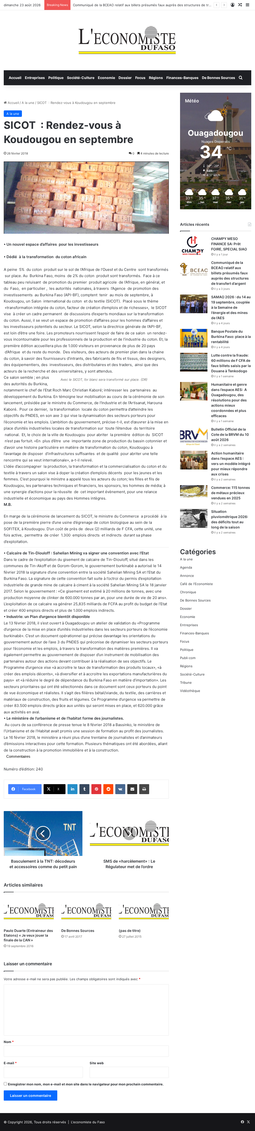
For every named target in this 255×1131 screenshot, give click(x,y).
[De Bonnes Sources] (86, 911)
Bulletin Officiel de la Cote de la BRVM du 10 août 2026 (230, 434)
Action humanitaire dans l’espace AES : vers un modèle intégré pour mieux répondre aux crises (230, 463)
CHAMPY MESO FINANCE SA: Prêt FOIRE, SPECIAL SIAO (229, 243)
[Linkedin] (72, 789)
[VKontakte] (120, 789)
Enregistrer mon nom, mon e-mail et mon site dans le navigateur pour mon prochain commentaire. (86, 1084)
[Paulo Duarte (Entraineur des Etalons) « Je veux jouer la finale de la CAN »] (29, 911)
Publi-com (187, 658)
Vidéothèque (190, 691)
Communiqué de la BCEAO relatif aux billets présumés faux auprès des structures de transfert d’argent (153, 5)
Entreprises (35, 77)
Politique (56, 77)
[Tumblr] (84, 789)
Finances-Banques (182, 77)
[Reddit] (108, 789)
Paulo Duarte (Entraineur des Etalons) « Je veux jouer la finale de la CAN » (28, 935)
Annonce (187, 576)
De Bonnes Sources (218, 77)
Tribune (186, 682)
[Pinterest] (96, 789)
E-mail (10, 1063)
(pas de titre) (130, 930)
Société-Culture (80, 77)
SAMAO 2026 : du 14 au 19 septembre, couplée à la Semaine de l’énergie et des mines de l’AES (231, 307)
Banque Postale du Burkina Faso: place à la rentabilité (231, 336)
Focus (140, 77)
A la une (28, 103)
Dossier (125, 77)
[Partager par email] (132, 789)
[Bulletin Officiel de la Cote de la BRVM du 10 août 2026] (193, 436)
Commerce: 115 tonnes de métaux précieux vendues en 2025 (230, 492)
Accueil (15, 77)
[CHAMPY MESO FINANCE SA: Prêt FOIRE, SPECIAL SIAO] (193, 245)
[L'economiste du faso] (127, 37)
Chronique (188, 592)
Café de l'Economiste (196, 584)
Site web (97, 1063)
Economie (106, 77)
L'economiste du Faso (88, 1122)
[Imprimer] (144, 789)
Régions (156, 77)
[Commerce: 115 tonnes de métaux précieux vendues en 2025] (193, 491)
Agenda (186, 567)
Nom (9, 1042)
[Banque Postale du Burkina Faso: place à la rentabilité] (193, 338)
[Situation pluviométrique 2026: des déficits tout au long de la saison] (193, 518)
